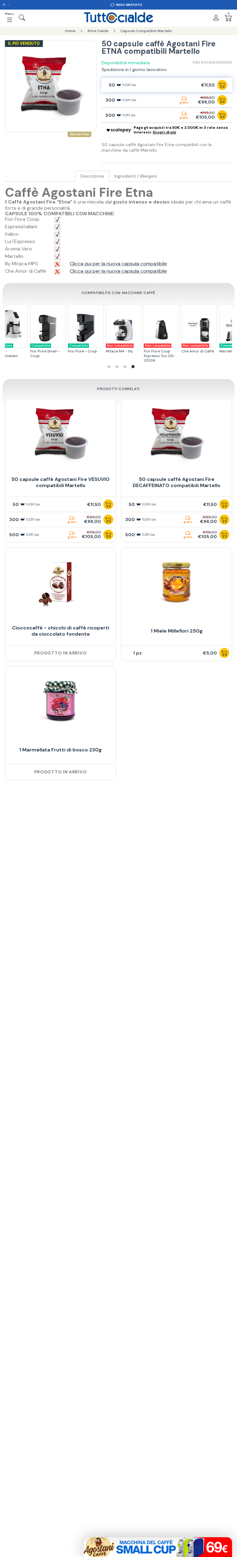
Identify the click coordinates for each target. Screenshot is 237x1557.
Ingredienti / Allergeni (135, 176)
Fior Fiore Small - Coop (40, 350)
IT (4, 5)
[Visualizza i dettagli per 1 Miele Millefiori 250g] (176, 582)
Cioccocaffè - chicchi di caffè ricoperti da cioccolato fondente (60, 631)
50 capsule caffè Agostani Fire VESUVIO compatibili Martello (60, 482)
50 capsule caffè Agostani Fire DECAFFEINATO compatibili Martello (176, 482)
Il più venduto (24, 43)
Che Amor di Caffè (193, 348)
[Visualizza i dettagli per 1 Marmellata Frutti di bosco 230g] (60, 701)
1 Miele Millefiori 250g (177, 631)
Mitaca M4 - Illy (115, 348)
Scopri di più (164, 132)
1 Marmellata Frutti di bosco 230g (60, 750)
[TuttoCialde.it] (118, 17)
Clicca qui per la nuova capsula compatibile (118, 263)
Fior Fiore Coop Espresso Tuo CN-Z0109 (155, 353)
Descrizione (92, 176)
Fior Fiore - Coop (78, 348)
